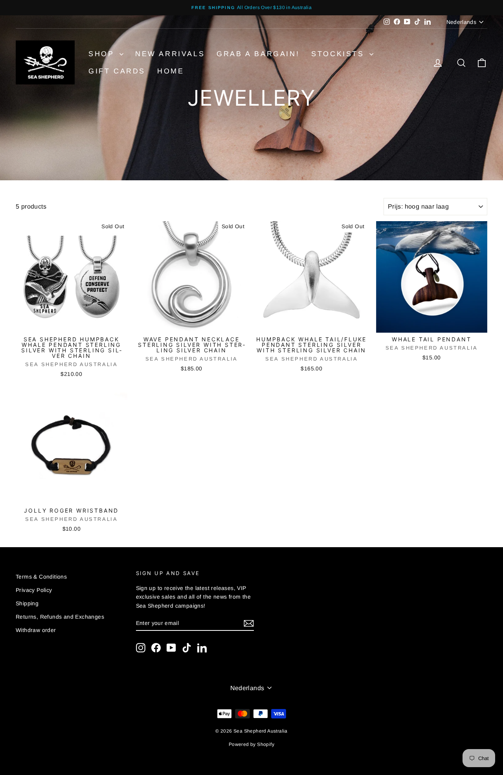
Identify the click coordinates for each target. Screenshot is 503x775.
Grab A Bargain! (258, 54)
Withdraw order (36, 630)
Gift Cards (116, 71)
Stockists (339, 54)
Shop (102, 54)
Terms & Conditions (41, 576)
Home (170, 71)
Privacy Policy (34, 590)
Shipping (27, 603)
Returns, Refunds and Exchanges (60, 617)
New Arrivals (170, 54)
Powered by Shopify (251, 744)
